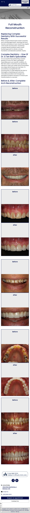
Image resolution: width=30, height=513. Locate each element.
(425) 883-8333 (7, 494)
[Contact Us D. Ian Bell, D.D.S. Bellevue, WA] (2, 2)
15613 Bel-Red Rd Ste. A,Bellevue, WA (10, 487)
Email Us (5, 491)
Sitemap (17, 511)
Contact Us (15, 501)
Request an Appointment (15, 498)
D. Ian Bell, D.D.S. (16, 509)
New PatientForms (25, 2)
